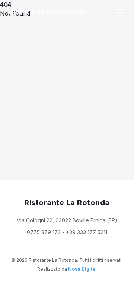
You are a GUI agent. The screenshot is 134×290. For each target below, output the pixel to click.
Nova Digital (82, 269)
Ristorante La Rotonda (48, 11)
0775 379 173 (44, 232)
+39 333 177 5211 (86, 232)
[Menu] (120, 11)
